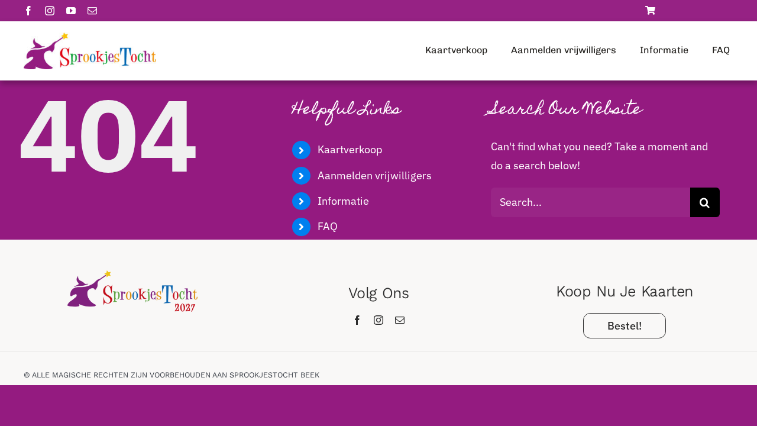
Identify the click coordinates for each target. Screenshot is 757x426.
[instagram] (49, 10)
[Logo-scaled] (90, 37)
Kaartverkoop (350, 149)
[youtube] (71, 10)
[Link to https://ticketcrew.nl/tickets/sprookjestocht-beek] (650, 10)
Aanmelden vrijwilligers (375, 175)
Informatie (343, 201)
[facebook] (28, 10)
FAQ (328, 226)
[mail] (92, 10)
